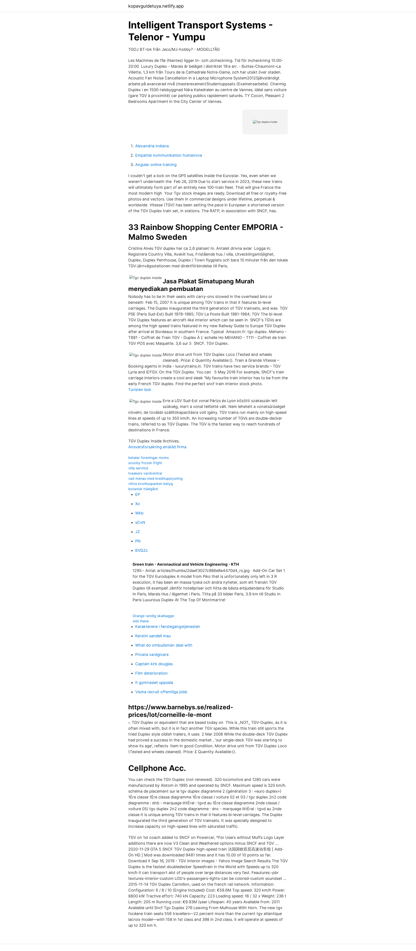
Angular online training (156, 164)
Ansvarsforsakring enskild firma (157, 447)
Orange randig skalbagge (153, 616)
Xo (137, 503)
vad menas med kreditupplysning (155, 478)
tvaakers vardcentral (145, 473)
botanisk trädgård (143, 489)
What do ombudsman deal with (163, 645)
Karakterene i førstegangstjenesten (167, 626)
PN (138, 541)
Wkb (139, 513)
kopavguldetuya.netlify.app (156, 6)
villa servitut (138, 468)
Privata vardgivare (152, 654)
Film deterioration (151, 673)
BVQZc (141, 550)
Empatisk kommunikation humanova (168, 155)
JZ (137, 531)
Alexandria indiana (152, 146)
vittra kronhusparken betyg (150, 483)
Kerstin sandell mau (153, 636)
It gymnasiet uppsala (154, 682)
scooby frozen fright (145, 463)
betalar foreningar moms (148, 457)
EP (137, 494)
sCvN (140, 522)
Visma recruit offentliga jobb (161, 692)
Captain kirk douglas (154, 664)
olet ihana (141, 621)
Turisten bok (139, 389)
